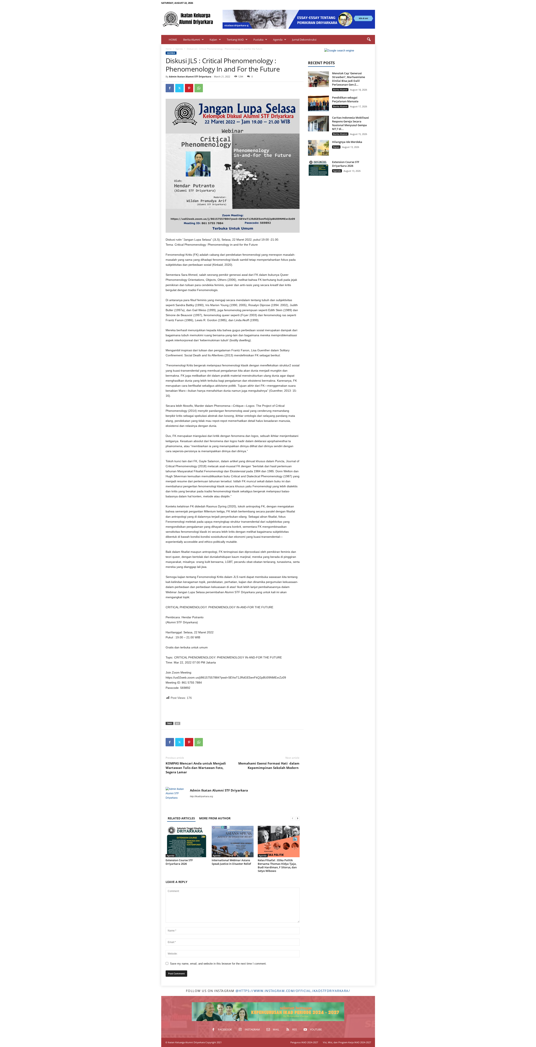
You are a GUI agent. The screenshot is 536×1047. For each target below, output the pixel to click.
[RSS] (365, 3)
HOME (173, 39)
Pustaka (258, 39)
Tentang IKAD (235, 39)
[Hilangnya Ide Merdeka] (318, 148)
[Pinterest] (189, 88)
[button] (368, 39)
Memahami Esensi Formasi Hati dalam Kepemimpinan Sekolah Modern (268, 765)
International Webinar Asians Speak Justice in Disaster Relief (231, 862)
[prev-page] (292, 818)
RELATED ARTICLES (181, 818)
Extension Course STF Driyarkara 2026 (179, 862)
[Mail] (358, 3)
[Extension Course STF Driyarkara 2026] (186, 841)
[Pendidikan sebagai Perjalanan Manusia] (318, 103)
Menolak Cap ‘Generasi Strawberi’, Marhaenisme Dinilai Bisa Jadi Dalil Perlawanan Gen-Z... (348, 78)
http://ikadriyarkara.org (201, 796)
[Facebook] (345, 3)
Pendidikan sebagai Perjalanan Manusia (345, 99)
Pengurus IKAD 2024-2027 (304, 1042)
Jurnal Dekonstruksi (304, 39)
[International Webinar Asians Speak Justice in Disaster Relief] (233, 841)
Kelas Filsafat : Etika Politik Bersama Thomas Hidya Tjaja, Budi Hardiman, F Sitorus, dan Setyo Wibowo (277, 865)
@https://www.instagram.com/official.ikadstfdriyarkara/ (293, 991)
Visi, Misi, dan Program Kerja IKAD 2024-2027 (347, 1042)
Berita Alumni (191, 39)
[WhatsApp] (199, 88)
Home (168, 48)
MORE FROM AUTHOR (215, 818)
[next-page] (297, 818)
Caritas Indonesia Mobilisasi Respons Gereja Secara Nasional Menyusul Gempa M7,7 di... (350, 123)
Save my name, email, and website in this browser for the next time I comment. (218, 963)
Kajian (213, 39)
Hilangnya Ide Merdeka (347, 142)
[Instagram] (352, 3)
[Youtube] (371, 3)
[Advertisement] (233, 711)
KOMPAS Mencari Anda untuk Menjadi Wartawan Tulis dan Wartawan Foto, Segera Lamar (196, 767)
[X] (179, 88)
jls (177, 723)
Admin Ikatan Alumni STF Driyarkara (190, 76)
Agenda (277, 39)
